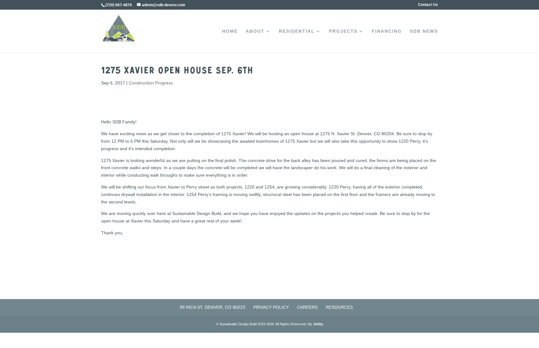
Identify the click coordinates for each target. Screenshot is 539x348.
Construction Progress (151, 82)
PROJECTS (343, 31)
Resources (339, 307)
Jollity (318, 324)
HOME (230, 31)
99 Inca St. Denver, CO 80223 (212, 307)
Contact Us (428, 5)
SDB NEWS (424, 31)
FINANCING (387, 31)
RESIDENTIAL (297, 31)
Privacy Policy (271, 307)
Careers (307, 307)
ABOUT (255, 31)
